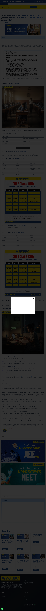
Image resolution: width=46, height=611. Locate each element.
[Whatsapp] (2, 609)
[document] (23, 305)
